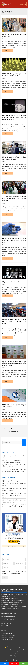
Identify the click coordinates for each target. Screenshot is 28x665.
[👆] (14, 639)
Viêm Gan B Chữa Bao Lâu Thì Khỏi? (12, 462)
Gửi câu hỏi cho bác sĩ (7, 620)
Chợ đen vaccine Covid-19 (11, 282)
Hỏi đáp (3, 618)
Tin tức (3, 38)
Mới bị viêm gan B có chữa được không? (13, 460)
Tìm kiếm (23, 443)
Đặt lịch (23, 663)
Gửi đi (5, 577)
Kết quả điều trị (5, 625)
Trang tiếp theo (14, 431)
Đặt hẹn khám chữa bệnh (8, 616)
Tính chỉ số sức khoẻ (7, 621)
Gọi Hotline (14, 663)
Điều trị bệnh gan (6, 623)
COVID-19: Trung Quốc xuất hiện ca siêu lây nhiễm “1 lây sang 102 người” (14, 321)
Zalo (5, 663)
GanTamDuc (11, 635)
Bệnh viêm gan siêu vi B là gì (10, 481)
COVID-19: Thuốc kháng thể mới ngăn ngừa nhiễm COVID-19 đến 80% (14, 240)
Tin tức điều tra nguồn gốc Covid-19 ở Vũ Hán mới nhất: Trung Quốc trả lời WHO (14, 198)
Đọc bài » (7, 50)
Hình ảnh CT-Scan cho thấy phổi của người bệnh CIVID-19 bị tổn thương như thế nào (14, 117)
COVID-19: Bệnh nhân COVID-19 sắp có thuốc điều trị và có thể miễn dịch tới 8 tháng (14, 363)
